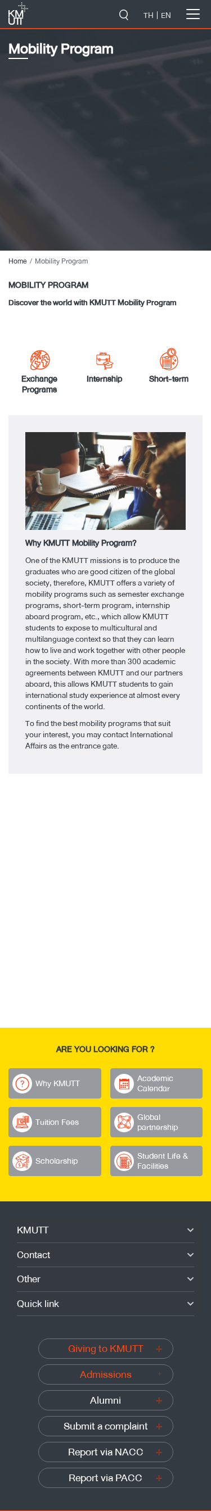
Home (17, 261)
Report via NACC (105, 1452)
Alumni (105, 1400)
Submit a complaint (106, 1426)
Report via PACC (105, 1478)
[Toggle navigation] (193, 14)
